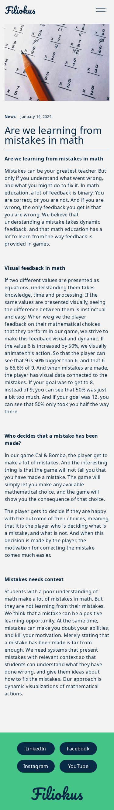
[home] (20, 9)
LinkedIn (36, 748)
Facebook (78, 748)
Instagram (35, 766)
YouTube (78, 766)
